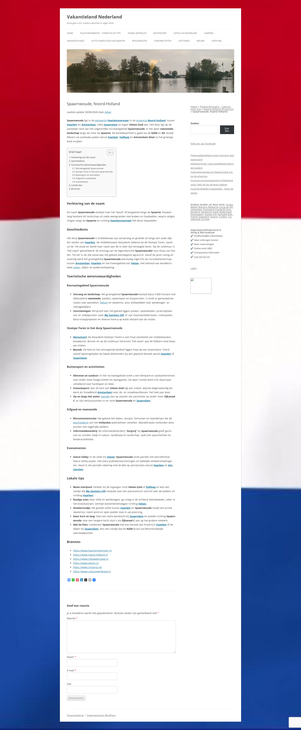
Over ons (217, 40)
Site (69, 684)
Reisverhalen (139, 40)
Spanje (214, 216)
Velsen (135, 263)
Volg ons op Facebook (203, 143)
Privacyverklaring (75, 715)
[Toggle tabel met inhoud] (109, 153)
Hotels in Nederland (185, 33)
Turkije (223, 216)
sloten (76, 267)
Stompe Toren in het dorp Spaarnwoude (94, 171)
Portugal (222, 214)
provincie (141, 120)
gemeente (101, 120)
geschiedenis (80, 422)
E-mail (71, 670)
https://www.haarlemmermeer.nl (92, 550)
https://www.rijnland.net (87, 567)
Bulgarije (213, 207)
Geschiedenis (78, 161)
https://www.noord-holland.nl (90, 554)
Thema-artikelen (137, 33)
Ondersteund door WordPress (101, 715)
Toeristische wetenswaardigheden (88, 164)
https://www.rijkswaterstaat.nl (90, 559)
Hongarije (206, 211)
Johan (108, 112)
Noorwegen (197, 214)
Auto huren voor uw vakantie (108, 40)
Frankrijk (220, 209)
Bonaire (202, 207)
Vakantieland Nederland (94, 17)
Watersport (160, 33)
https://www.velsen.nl (86, 563)
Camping (209, 33)
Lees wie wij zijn (202, 256)
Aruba (229, 204)
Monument (80, 337)
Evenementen (82, 181)
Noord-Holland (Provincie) (219, 109)
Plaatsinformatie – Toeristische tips (100, 33)
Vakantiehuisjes (75, 40)
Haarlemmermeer (118, 120)
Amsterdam (89, 124)
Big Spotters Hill (114, 315)
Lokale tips (76, 185)
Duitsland (208, 209)
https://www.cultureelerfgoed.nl (92, 571)
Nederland (225, 211)
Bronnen (75, 188)
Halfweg (124, 137)
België (194, 207)
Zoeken (195, 123)
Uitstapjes (184, 40)
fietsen (104, 302)
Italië (215, 211)
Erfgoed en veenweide (86, 178)
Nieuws (201, 40)
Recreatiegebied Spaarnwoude (89, 168)
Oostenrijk (211, 214)
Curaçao (224, 207)
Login (194, 268)
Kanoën (105, 396)
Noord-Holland (157, 120)
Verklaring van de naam (83, 157)
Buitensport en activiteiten (88, 175)
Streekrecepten (162, 40)
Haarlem (72, 124)
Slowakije (204, 216)
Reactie (72, 618)
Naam (71, 657)
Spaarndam (111, 124)
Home (70, 33)
